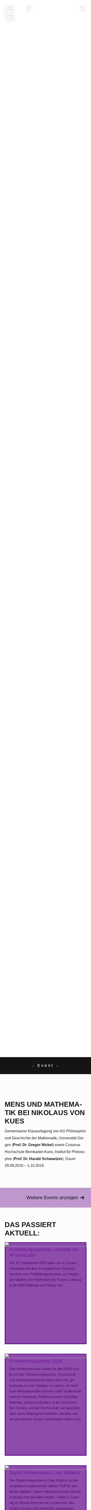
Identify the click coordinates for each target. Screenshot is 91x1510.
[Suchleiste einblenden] (83, 9)
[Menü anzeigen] (29, 9)
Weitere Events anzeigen (52, 1197)
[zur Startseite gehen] (9, 15)
